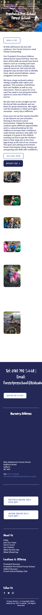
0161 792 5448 (23, 371)
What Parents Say (11, 549)
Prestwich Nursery (12, 564)
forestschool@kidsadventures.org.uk (20, 476)
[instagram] (13, 593)
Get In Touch (9, 545)
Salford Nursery (11, 569)
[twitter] (9, 593)
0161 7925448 (13, 474)
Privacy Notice (12, 601)
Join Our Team (10, 542)
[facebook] (4, 593)
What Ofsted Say (11, 552)
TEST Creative (21, 603)
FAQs (6, 540)
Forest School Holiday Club (15, 571)
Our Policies (9, 547)
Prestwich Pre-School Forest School (19, 566)
